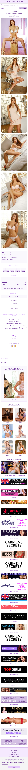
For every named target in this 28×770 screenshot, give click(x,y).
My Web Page (14, 300)
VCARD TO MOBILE (14, 306)
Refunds (14, 752)
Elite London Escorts (14, 486)
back (2, 8)
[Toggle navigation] (1, 1)
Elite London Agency (14, 704)
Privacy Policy (14, 750)
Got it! (14, 767)
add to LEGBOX (22, 8)
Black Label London (14, 621)
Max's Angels (14, 497)
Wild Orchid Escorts (14, 580)
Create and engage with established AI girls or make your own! (14, 475)
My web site (14, 303)
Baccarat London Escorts (15, 13)
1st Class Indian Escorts (14, 714)
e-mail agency (14, 308)
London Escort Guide (15, 1)
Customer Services (14, 754)
